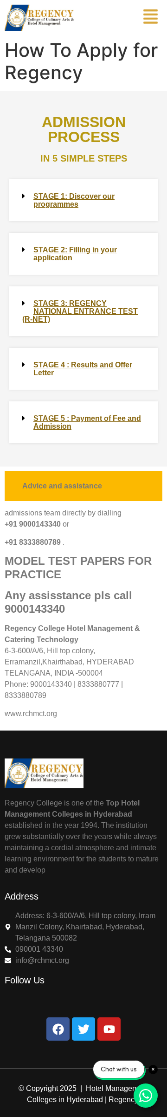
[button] (83, 200)
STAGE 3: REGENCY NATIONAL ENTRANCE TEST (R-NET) (80, 311)
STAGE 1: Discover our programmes (74, 200)
